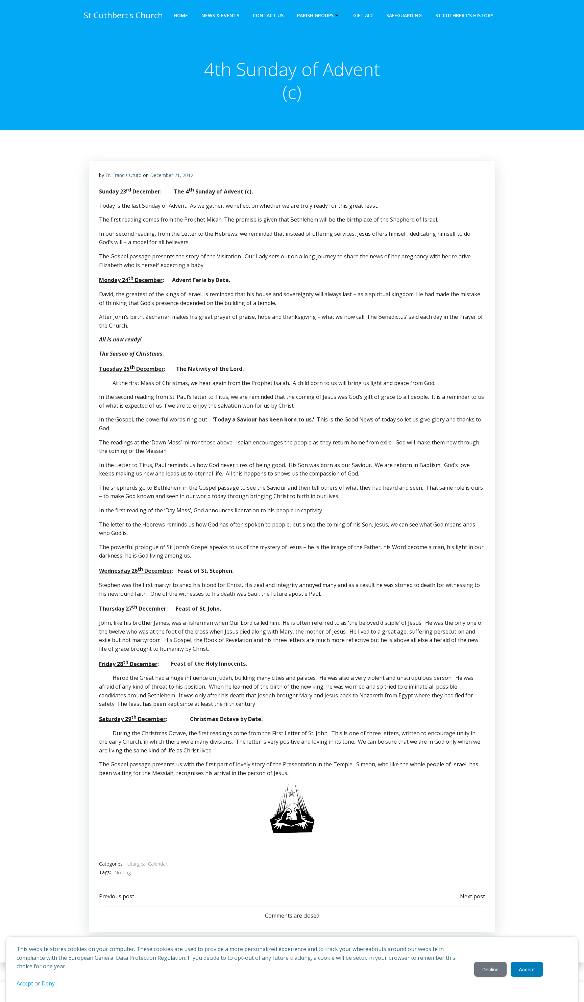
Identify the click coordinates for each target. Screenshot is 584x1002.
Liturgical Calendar (147, 863)
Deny (48, 983)
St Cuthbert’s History (464, 15)
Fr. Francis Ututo (123, 175)
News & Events (220, 15)
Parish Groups (315, 15)
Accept (25, 983)
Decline (490, 969)
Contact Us (268, 15)
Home (181, 15)
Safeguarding (404, 15)
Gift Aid (363, 15)
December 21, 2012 (171, 175)
